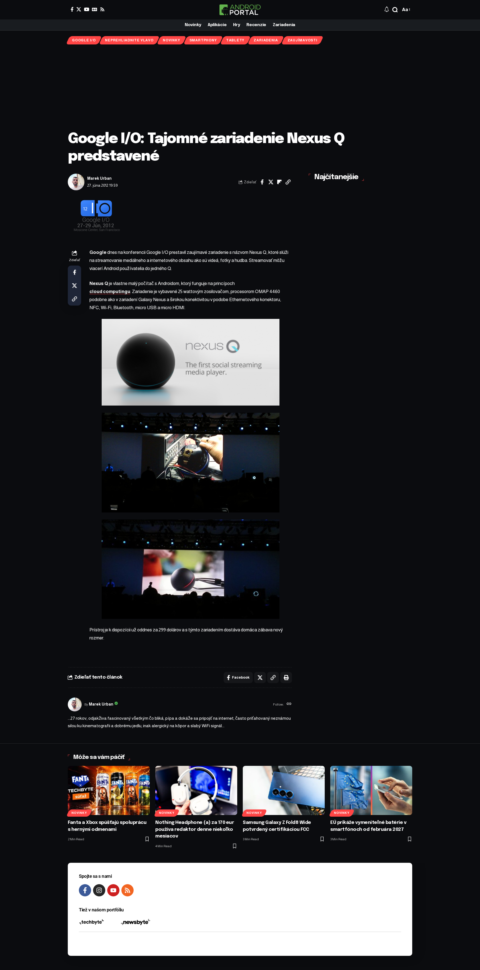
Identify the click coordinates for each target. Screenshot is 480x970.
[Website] (289, 704)
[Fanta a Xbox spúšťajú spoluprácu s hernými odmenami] (109, 790)
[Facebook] (72, 9)
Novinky (171, 40)
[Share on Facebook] (262, 182)
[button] (395, 9)
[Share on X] (271, 182)
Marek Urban (99, 178)
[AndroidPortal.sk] (240, 9)
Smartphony (203, 40)
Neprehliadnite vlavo (129, 40)
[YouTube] (86, 9)
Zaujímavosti (303, 40)
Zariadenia (266, 40)
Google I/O (84, 40)
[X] (78, 9)
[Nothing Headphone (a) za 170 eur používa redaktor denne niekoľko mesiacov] (196, 790)
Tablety (235, 40)
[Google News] (95, 9)
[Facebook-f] (85, 890)
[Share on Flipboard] (279, 182)
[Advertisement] (240, 87)
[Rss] (102, 9)
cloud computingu (109, 291)
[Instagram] (99, 890)
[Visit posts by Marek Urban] (76, 182)
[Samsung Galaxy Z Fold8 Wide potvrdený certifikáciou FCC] (284, 790)
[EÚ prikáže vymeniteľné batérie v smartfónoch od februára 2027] (371, 790)
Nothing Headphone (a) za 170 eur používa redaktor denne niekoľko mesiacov (194, 829)
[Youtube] (113, 890)
